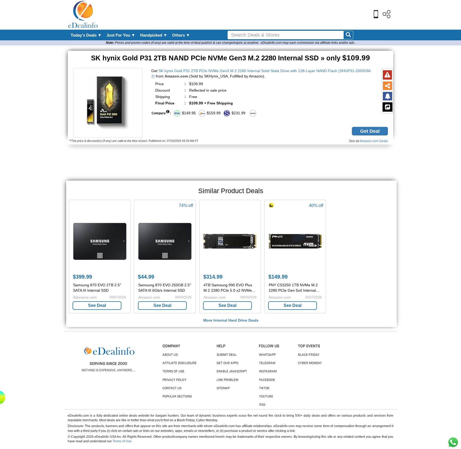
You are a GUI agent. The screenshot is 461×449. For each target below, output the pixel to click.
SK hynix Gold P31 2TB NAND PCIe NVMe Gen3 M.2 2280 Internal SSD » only (230, 58)
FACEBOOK (267, 380)
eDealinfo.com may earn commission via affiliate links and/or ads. (308, 43)
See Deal (97, 305)
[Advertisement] (242, 15)
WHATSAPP (267, 355)
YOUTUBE (266, 396)
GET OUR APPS (227, 363)
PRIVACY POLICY (174, 380)
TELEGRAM (267, 363)
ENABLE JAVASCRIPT (232, 371)
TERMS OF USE (173, 371)
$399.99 (82, 277)
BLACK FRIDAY (308, 355)
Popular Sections (177, 396)
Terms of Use (122, 441)
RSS (262, 405)
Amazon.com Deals (374, 141)
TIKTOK (264, 388)
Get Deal (370, 131)
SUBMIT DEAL (227, 355)
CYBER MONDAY (310, 363)
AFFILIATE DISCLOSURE (179, 363)
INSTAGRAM (268, 371)
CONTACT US (171, 388)
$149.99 (278, 277)
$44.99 (146, 277)
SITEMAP (223, 388)
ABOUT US (170, 355)
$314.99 (212, 277)
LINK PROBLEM (227, 380)
